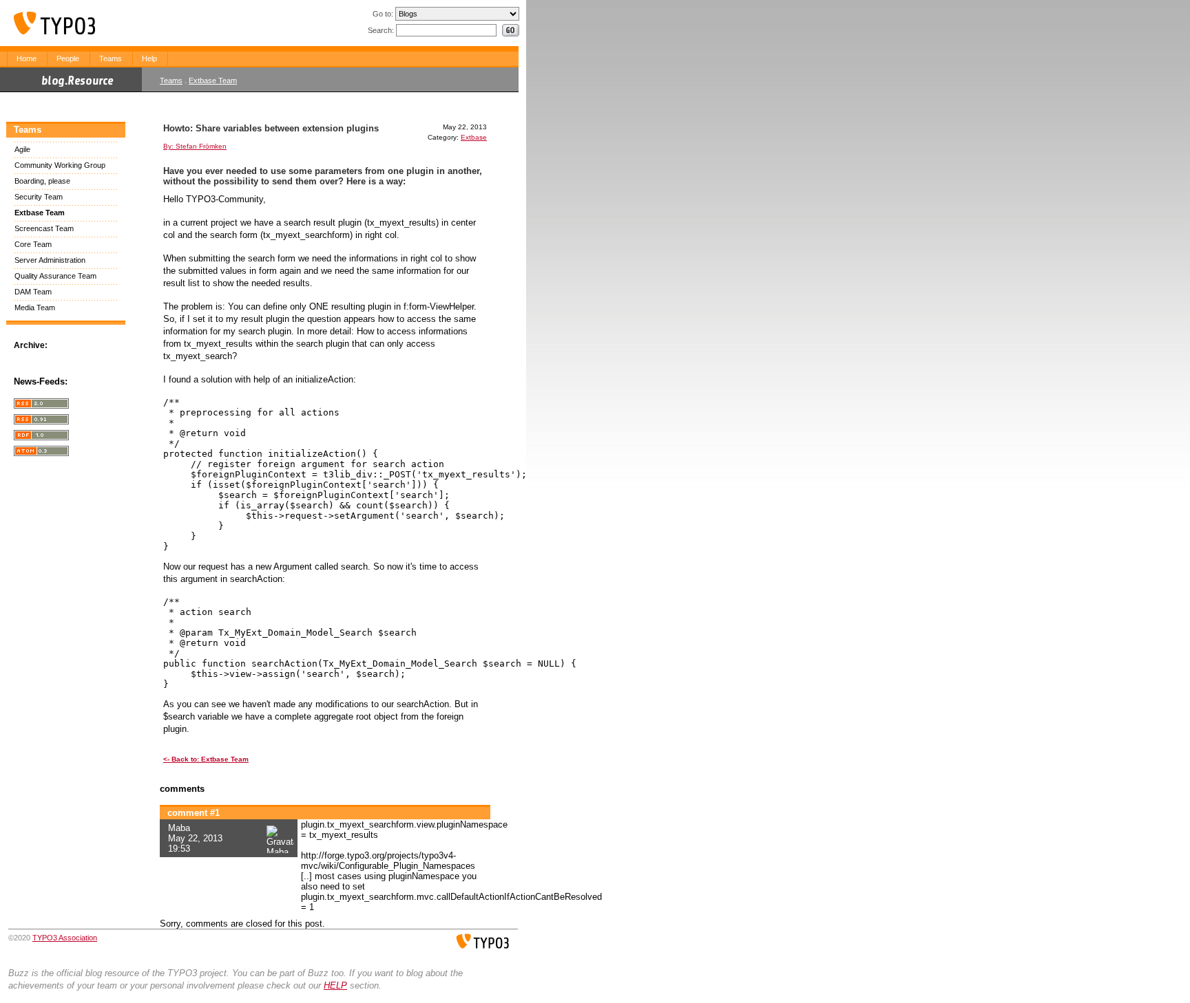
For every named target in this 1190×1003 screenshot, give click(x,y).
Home (26, 58)
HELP (335, 985)
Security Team (38, 197)
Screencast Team (44, 228)
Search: (381, 30)
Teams (110, 58)
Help (149, 58)
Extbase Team (213, 80)
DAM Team (33, 292)
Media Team (34, 307)
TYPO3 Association (64, 938)
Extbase (474, 137)
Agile (22, 149)
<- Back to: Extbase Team (206, 759)
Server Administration (49, 260)
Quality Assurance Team (55, 276)
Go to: (383, 14)
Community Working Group (59, 165)
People (67, 58)
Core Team (33, 244)
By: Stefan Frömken (195, 146)
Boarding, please (42, 181)
